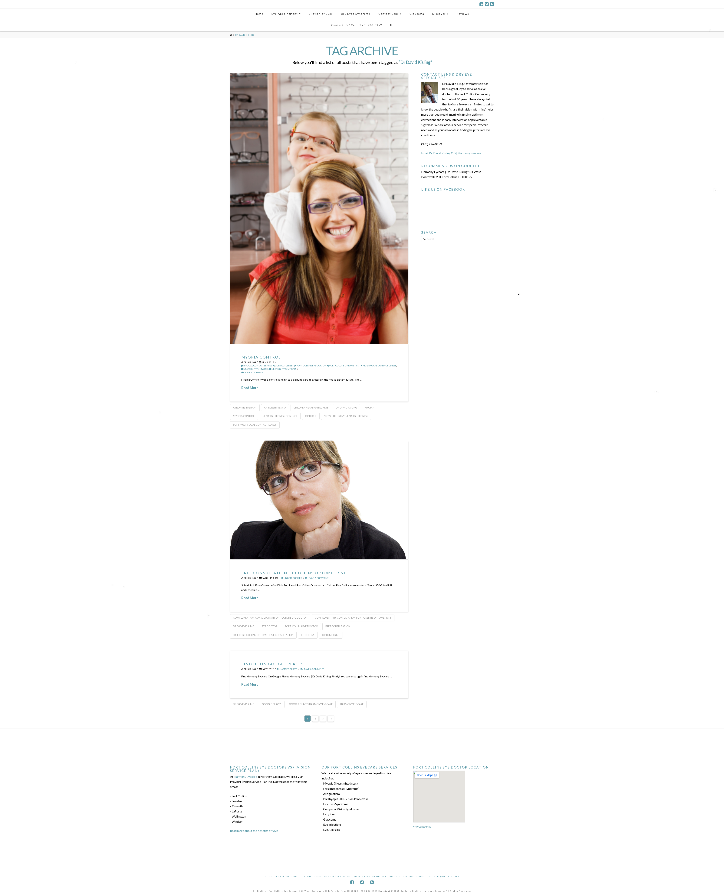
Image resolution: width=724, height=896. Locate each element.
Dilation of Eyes (311, 876)
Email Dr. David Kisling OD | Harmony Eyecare (451, 153)
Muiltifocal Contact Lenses (379, 365)
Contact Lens (361, 876)
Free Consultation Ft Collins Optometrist (293, 572)
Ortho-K (311, 416)
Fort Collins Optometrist (344, 365)
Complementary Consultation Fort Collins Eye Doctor (270, 617)
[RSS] (492, 4)
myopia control (244, 416)
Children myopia (275, 407)
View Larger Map (422, 826)
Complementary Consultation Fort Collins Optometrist (353, 617)
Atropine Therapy (245, 407)
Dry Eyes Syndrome (337, 876)
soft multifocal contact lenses (255, 424)
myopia (369, 407)
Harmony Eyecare (245, 776)
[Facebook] (481, 4)
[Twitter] (487, 4)
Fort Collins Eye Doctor (311, 365)
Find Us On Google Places (272, 664)
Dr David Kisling (346, 407)
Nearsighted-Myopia (283, 369)
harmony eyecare (352, 704)
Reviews (408, 876)
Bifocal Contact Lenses (257, 365)
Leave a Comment (254, 372)
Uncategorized (292, 578)
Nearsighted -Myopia (255, 369)
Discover (395, 876)
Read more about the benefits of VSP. (254, 830)
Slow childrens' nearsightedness (346, 416)
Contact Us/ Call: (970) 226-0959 (437, 876)
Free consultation (337, 626)
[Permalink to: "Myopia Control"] (319, 208)
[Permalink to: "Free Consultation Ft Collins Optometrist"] (319, 500)
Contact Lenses (284, 365)
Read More (249, 388)
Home (268, 876)
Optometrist (331, 634)
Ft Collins (307, 634)
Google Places (271, 704)
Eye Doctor (269, 626)
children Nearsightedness (311, 407)
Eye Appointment (286, 876)
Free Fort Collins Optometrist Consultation (263, 634)
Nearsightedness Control (280, 416)
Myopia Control (261, 357)
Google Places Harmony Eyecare (311, 704)
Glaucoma (379, 876)
